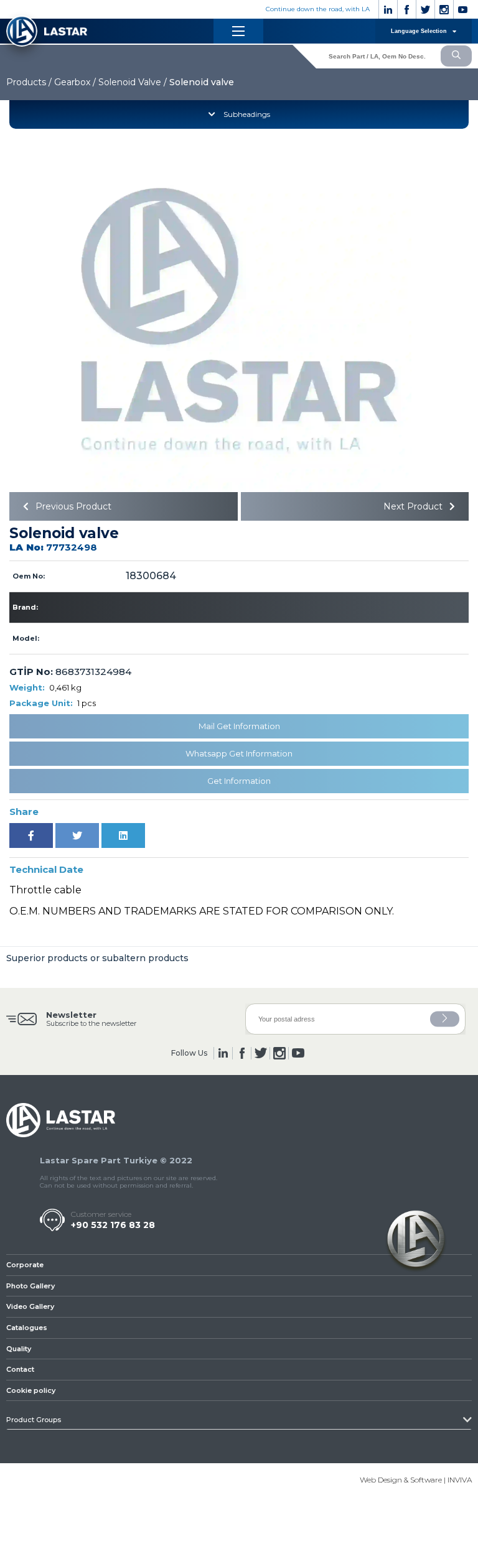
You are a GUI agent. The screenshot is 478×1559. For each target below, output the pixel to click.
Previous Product (72, 506)
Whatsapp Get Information (239, 753)
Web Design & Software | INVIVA (416, 1479)
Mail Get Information (239, 726)
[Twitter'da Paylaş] (77, 835)
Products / (29, 82)
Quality (18, 1348)
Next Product (414, 506)
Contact (20, 1369)
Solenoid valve (201, 82)
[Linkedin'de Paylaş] (123, 835)
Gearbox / (75, 82)
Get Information (239, 781)
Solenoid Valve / (132, 82)
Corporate (25, 1264)
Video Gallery (30, 1306)
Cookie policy (30, 1390)
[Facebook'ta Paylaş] (31, 835)
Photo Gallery (30, 1286)
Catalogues (26, 1327)
